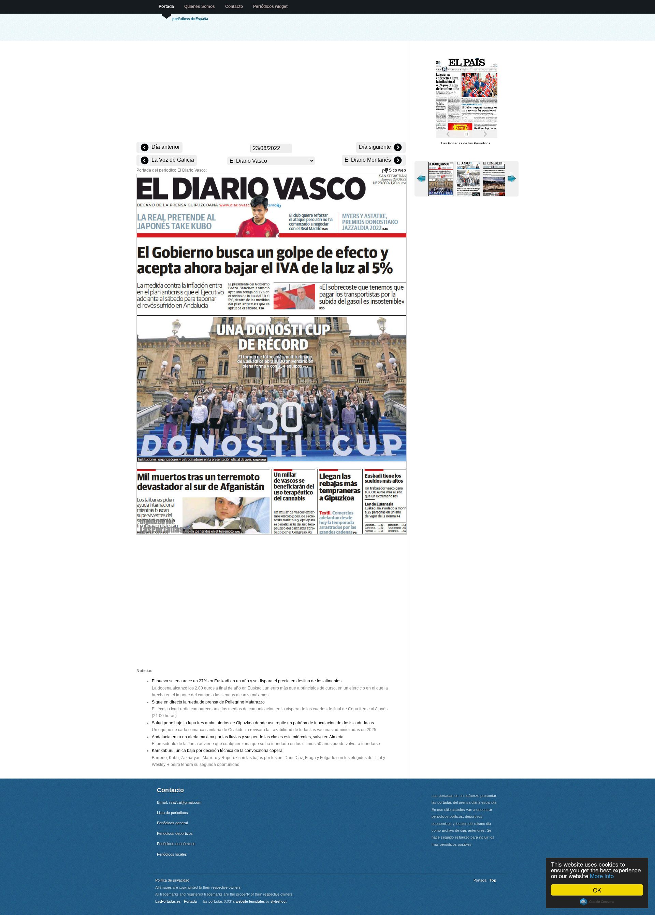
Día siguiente (375, 147)
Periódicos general (172, 823)
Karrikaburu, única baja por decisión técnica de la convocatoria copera (217, 750)
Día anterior (165, 147)
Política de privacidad (172, 880)
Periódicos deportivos (175, 833)
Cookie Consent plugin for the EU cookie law (597, 901)
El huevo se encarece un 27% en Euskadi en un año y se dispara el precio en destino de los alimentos (246, 681)
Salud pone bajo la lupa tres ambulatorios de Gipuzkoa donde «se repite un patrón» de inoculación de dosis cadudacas (263, 723)
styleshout (279, 901)
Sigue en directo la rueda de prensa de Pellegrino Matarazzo (208, 702)
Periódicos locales (172, 854)
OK (597, 890)
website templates (250, 901)
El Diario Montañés (368, 160)
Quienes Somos (199, 6)
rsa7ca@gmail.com (185, 802)
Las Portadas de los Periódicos (465, 143)
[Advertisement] (271, 92)
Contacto (234, 6)
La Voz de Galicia (172, 160)
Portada (166, 6)
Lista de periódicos (172, 813)
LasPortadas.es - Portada (176, 901)
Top (493, 880)
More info (602, 875)
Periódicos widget (270, 6)
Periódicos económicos (176, 844)
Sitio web (397, 170)
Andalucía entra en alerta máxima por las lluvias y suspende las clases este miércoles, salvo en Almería (248, 737)
